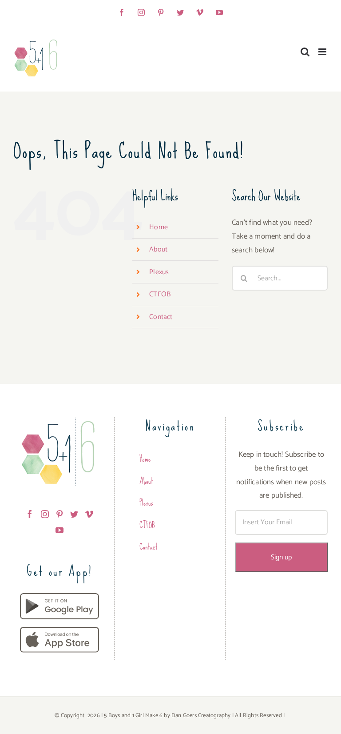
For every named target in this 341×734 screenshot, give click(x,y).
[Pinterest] (59, 514)
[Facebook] (30, 514)
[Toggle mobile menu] (323, 51)
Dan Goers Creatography (200, 715)
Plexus (159, 272)
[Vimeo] (89, 514)
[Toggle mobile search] (305, 51)
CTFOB (159, 294)
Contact (160, 317)
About (158, 249)
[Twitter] (74, 514)
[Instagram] (45, 514)
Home (158, 227)
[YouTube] (59, 530)
